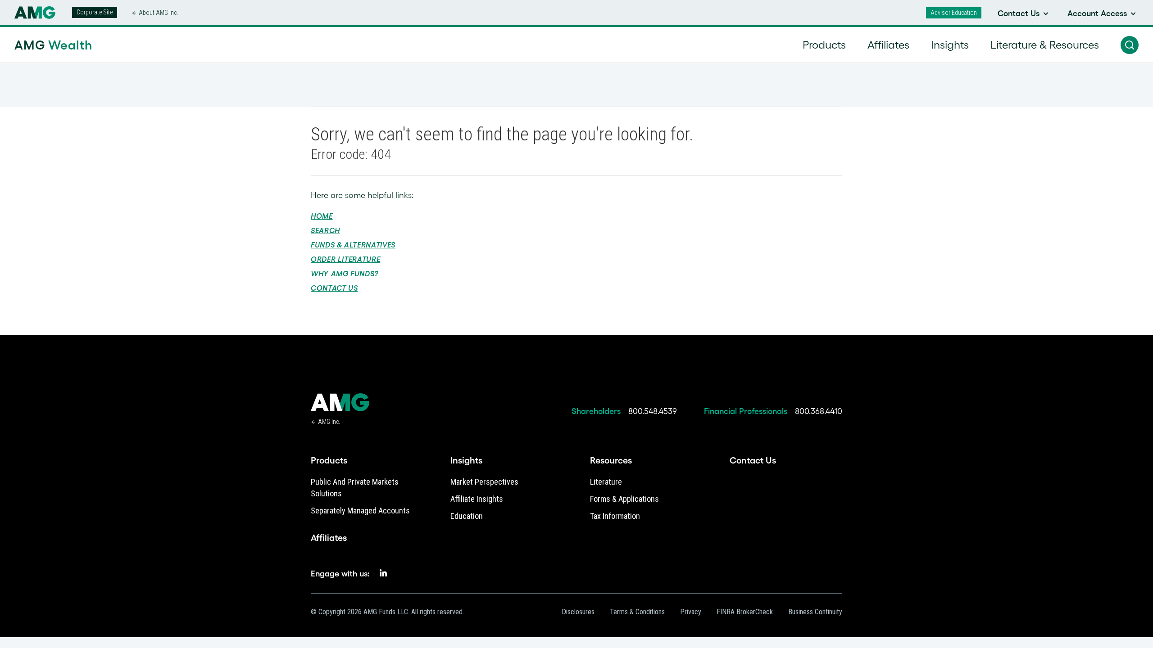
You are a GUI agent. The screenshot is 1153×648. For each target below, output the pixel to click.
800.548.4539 (652, 411)
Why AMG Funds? (344, 273)
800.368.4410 (818, 411)
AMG (53, 45)
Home (322, 216)
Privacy (690, 612)
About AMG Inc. (158, 12)
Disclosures (578, 612)
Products (329, 460)
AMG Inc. (329, 421)
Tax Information (615, 516)
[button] (1130, 45)
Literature (606, 481)
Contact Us (334, 288)
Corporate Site (95, 12)
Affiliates (329, 538)
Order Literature (345, 259)
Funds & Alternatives (353, 244)
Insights (466, 460)
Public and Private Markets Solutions (355, 487)
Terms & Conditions (637, 612)
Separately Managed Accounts (360, 510)
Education (466, 516)
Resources (611, 460)
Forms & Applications (624, 499)
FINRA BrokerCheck (745, 612)
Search (325, 230)
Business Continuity (815, 612)
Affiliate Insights (476, 499)
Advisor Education (954, 12)
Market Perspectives (484, 481)
